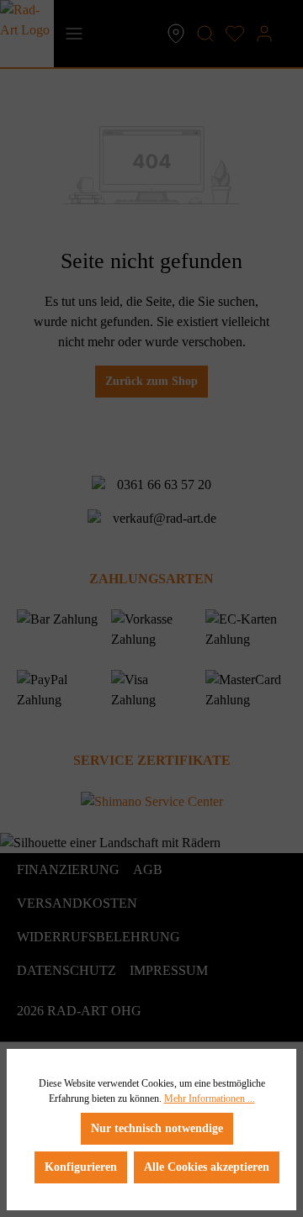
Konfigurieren (81, 1167)
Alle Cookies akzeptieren (206, 1167)
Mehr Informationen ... (209, 1098)
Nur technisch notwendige (157, 1128)
